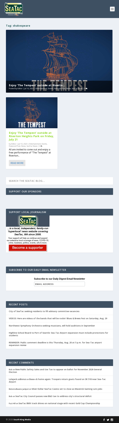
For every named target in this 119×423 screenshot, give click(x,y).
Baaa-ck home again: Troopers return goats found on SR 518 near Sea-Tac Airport (57, 380)
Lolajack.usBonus (17, 379)
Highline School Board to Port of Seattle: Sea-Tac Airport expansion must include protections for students (58, 334)
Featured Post (59, 88)
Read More (17, 163)
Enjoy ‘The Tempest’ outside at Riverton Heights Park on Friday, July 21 (31, 136)
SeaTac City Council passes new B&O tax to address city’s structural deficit (53, 396)
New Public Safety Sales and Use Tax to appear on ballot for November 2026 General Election (55, 370)
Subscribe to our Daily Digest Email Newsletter (59, 279)
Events (50, 88)
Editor (20, 88)
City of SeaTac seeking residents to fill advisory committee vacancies (44, 311)
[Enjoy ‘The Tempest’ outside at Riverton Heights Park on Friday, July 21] (31, 112)
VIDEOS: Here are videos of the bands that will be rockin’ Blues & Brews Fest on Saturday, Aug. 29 (58, 318)
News (68, 88)
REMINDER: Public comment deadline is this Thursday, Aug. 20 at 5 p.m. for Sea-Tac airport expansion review (55, 344)
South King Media (22, 419)
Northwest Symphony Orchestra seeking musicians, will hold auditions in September (52, 325)
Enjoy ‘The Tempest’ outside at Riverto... (37, 85)
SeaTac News (77, 88)
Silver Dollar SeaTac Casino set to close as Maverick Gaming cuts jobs (67, 389)
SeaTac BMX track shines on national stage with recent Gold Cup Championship (59, 403)
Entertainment (41, 88)
